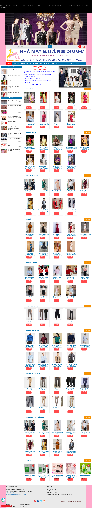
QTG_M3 (57, 321)
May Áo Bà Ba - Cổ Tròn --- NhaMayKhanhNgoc (43, 148)
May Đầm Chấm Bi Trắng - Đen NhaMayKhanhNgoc (43, 254)
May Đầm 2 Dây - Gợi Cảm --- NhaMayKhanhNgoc (44, 235)
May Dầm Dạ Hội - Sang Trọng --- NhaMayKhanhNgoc (30, 254)
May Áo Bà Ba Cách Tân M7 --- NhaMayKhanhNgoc (43, 167)
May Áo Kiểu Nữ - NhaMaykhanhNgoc (71, 278)
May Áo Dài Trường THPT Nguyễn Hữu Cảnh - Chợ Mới (30, 124)
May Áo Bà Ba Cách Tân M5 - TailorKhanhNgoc (85, 148)
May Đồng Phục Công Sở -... (14, 69)
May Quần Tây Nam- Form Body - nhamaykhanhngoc (30, 408)
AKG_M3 (30, 296)
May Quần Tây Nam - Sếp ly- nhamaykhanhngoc (44, 408)
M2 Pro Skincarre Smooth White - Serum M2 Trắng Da (71, 476)
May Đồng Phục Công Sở (30, 191)
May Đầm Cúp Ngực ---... (13, 92)
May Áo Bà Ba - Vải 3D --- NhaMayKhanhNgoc (71, 148)
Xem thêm (88, 89)
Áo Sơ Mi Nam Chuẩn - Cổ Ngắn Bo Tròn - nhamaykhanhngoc (29, 365)
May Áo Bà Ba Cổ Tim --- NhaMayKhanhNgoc (29, 148)
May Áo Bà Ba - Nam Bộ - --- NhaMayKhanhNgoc (57, 148)
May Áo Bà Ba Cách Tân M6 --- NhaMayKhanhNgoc (30, 167)
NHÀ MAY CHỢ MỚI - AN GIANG (14, 105)
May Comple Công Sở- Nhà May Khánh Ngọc (43, 210)
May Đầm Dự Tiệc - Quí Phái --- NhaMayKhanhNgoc (85, 235)
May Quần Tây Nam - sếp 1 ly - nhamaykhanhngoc (44, 389)
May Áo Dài (30, 89)
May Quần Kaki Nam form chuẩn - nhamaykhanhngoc (30, 389)
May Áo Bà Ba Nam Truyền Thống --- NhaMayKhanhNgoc (71, 167)
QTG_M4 (71, 321)
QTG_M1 (30, 321)
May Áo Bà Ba (31, 132)
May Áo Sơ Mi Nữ (32, 262)
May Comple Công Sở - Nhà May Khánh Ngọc (71, 210)
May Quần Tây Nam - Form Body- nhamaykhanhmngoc (85, 389)
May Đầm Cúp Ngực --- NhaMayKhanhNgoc (71, 235)
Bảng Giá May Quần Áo (12, 100)
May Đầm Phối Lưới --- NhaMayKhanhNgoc (71, 254)
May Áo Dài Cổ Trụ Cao (13, 80)
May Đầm (29, 219)
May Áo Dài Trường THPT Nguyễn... (13, 87)
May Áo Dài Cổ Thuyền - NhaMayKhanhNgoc (43, 124)
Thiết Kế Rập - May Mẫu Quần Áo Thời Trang (59, 494)
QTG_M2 (44, 321)
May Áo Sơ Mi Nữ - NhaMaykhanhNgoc (29, 278)
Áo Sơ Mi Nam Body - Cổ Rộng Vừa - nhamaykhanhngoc (30, 346)
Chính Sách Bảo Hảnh (12, 121)
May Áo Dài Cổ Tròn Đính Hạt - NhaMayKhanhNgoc (85, 104)
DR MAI (28, 460)
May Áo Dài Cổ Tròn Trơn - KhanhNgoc (71, 104)
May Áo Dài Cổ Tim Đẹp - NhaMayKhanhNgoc (57, 124)
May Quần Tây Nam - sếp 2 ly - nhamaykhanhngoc (57, 389)
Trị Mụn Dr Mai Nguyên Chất (29, 476)
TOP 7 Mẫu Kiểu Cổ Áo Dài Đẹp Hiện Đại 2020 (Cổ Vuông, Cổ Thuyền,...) (14, 128)
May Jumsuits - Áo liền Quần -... (14, 76)
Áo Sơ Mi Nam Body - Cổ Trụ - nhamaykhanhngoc (57, 346)
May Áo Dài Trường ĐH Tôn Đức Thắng (30, 104)
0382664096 (5, 506)
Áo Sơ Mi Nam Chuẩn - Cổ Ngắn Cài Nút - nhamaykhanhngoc (85, 346)
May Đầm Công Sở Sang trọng (29, 235)
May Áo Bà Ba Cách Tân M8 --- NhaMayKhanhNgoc (57, 167)
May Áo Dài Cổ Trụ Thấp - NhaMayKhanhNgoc (57, 104)
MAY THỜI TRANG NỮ (25, 504)
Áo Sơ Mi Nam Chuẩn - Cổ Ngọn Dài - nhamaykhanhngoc (71, 365)
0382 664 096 (10, 493)
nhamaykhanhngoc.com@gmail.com (16, 494)
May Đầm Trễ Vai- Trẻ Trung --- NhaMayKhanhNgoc (57, 235)
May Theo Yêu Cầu (11, 111)
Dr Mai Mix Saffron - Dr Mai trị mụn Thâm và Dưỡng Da (43, 476)
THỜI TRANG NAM (10, 506)
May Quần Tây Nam (33, 373)
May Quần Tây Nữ (32, 306)
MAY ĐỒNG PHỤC (24, 506)
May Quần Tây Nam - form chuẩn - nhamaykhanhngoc (71, 389)
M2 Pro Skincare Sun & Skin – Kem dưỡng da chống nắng (57, 476)
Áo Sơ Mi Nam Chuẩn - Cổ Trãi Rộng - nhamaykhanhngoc (43, 365)
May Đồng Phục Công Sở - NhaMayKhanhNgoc (57, 191)
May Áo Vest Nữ (32, 175)
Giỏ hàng (84, 46)
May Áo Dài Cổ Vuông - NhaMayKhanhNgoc (71, 124)
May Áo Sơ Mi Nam (32, 330)
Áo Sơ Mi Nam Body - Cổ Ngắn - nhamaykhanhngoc (71, 346)
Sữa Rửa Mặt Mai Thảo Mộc (85, 476)
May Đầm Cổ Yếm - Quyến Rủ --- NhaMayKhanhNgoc (57, 254)
